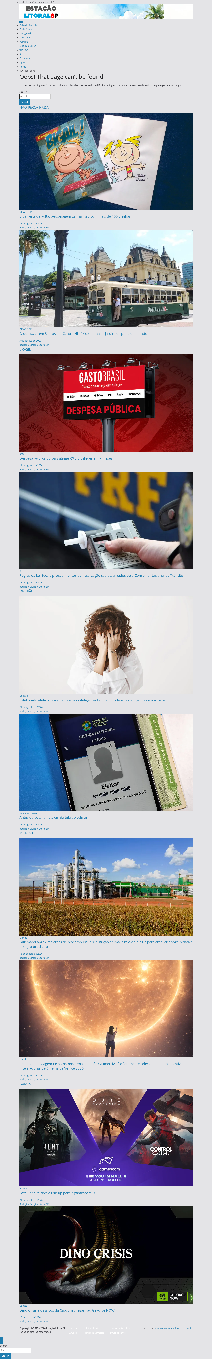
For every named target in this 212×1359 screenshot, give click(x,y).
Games (23, 1188)
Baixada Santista (28, 25)
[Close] (1, 1340)
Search (23, 91)
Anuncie (73, 1332)
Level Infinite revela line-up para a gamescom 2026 (59, 1192)
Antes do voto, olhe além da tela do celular (53, 817)
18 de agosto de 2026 (31, 582)
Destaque (24, 813)
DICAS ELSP (25, 212)
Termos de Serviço (117, 1332)
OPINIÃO (26, 591)
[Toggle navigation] (21, 22)
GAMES (25, 1084)
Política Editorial (92, 1328)
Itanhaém (24, 37)
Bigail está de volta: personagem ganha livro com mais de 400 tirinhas (75, 216)
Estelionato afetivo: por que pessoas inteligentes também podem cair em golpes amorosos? (92, 700)
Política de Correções (94, 1332)
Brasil (22, 453)
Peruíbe (23, 41)
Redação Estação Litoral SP (34, 227)
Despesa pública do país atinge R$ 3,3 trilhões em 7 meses (65, 458)
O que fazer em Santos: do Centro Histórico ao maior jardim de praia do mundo (83, 333)
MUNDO (26, 833)
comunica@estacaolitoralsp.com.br (173, 1328)
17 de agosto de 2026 (31, 223)
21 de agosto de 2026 (31, 465)
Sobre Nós (74, 1328)
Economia (24, 58)
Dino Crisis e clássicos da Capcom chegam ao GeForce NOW (67, 1310)
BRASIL (25, 349)
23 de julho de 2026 (30, 1317)
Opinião (23, 62)
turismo (23, 50)
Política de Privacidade (120, 1328)
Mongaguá (25, 33)
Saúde (22, 54)
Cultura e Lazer (27, 45)
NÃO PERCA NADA (34, 107)
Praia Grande (26, 29)
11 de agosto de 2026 (31, 1075)
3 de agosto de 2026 (30, 340)
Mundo (23, 937)
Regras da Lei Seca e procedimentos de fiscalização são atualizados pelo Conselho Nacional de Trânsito (101, 575)
